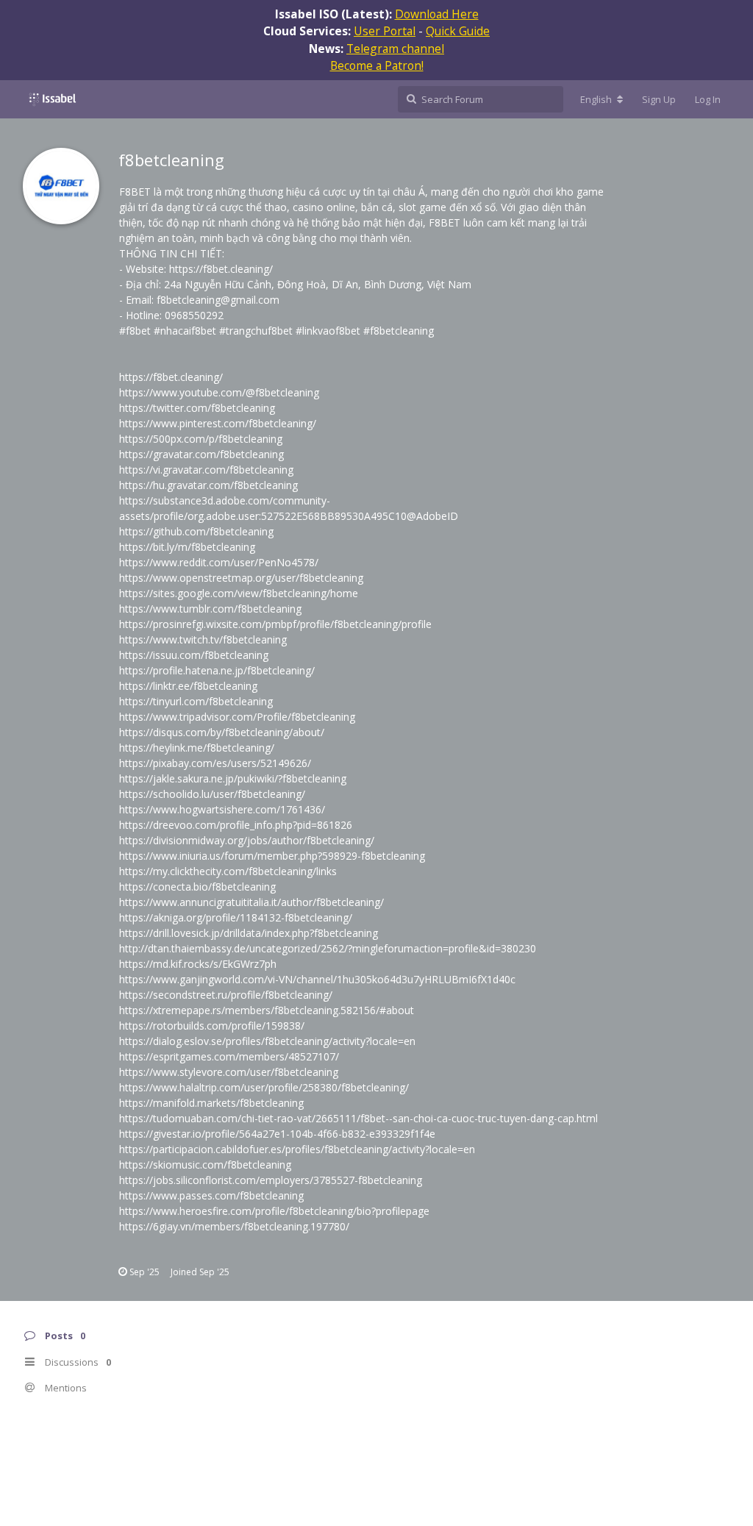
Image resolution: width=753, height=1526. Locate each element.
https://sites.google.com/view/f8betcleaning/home (238, 593)
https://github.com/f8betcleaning (196, 531)
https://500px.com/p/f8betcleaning (200, 439)
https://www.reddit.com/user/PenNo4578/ (218, 562)
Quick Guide (458, 31)
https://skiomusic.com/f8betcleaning (205, 1165)
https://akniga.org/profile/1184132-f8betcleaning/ (235, 917)
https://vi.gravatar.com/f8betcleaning (206, 470)
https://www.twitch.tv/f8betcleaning (203, 639)
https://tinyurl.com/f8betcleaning (196, 701)
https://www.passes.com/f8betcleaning (211, 1195)
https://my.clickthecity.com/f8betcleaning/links (228, 871)
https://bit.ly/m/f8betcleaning (187, 547)
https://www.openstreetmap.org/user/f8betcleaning (241, 578)
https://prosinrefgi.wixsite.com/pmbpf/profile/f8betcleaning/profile (275, 624)
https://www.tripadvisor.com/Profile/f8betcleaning (237, 717)
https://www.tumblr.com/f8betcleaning (210, 609)
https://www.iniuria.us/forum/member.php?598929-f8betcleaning (272, 856)
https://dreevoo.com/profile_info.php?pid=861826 (235, 825)
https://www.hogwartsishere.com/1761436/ (222, 809)
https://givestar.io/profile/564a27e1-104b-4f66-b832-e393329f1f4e (277, 1134)
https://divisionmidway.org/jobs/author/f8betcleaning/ (246, 840)
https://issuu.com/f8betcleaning (193, 655)
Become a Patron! (377, 65)
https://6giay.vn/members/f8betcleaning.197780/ (234, 1226)
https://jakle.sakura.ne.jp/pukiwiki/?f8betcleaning (232, 778)
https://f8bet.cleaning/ (221, 269)
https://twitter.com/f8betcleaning (197, 408)
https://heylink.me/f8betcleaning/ (196, 748)
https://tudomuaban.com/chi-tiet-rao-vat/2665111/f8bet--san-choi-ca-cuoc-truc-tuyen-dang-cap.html (358, 1118)
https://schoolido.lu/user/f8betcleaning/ (212, 794)
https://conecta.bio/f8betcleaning (197, 887)
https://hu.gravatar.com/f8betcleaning (208, 485)
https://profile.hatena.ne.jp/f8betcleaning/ (217, 670)
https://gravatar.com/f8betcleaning (201, 454)
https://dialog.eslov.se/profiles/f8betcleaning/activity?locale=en (267, 1041)
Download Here (437, 14)
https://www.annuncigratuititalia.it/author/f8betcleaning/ (251, 902)
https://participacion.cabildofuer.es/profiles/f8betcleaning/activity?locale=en (297, 1149)
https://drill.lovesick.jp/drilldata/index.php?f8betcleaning (248, 933)
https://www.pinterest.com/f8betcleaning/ (217, 423)
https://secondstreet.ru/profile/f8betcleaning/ (225, 995)
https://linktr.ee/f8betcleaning (188, 686)
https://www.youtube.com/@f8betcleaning (219, 392)
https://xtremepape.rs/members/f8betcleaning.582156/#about (266, 1010)
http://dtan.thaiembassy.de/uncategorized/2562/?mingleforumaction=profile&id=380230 (327, 948)
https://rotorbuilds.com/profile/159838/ (211, 1026)
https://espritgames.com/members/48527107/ (229, 1056)
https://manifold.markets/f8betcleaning (211, 1103)
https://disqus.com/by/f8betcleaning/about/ (221, 732)
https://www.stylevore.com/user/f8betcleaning (228, 1072)
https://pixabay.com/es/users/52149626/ (215, 763)
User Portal (384, 31)
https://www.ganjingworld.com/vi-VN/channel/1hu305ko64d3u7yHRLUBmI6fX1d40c (317, 979)
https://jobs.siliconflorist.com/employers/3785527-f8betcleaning (270, 1180)
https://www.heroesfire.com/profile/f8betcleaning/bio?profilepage (274, 1211)
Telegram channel (395, 48)
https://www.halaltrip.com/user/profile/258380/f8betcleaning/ (264, 1087)
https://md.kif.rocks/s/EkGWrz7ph (197, 964)
